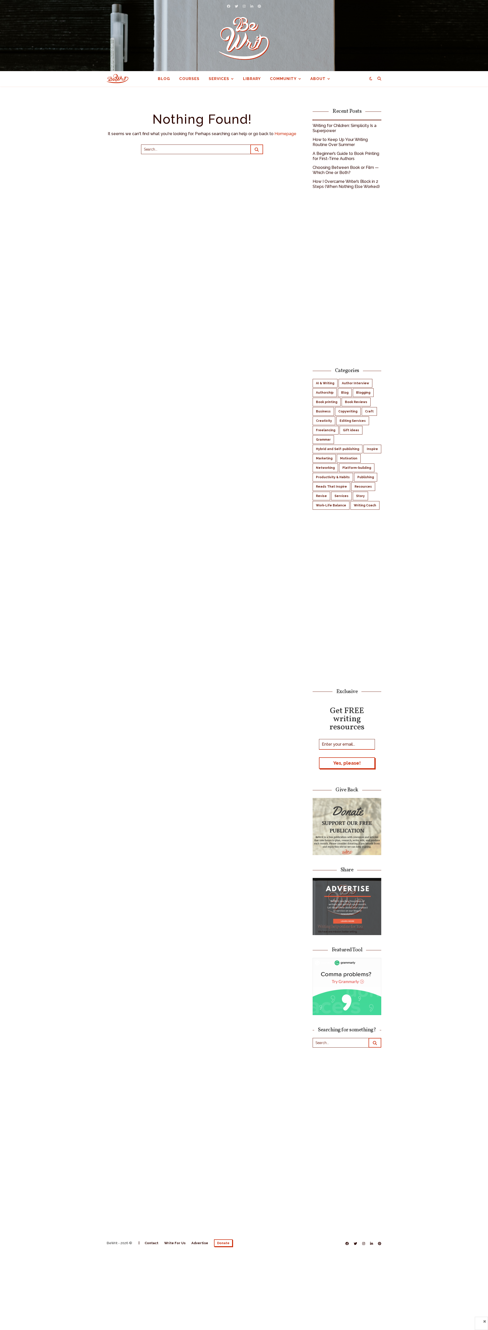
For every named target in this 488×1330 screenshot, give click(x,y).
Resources (363, 486)
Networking (325, 468)
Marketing (324, 458)
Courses (189, 78)
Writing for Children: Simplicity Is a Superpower (344, 128)
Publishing (365, 477)
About (318, 78)
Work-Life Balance (331, 505)
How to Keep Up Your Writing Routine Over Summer (340, 142)
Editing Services (353, 421)
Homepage (285, 133)
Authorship (324, 392)
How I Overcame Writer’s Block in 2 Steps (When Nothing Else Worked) (346, 184)
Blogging (363, 392)
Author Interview (355, 383)
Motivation (348, 458)
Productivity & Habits (333, 477)
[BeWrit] (244, 38)
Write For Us (175, 1243)
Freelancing (325, 430)
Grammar (323, 439)
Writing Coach (365, 505)
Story (360, 496)
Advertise (199, 1243)
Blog (164, 78)
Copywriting (347, 411)
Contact (151, 1243)
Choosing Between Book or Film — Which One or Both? (346, 170)
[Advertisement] (347, 277)
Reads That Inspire (331, 486)
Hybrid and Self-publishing (337, 449)
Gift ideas (351, 430)
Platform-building (356, 468)
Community (283, 78)
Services (219, 78)
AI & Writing (325, 383)
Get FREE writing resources (346, 718)
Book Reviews (356, 402)
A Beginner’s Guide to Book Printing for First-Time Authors (346, 156)
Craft (369, 411)
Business (323, 411)
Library (252, 78)
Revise (321, 496)
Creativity (324, 421)
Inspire (372, 449)
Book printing (326, 402)
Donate (223, 1243)
